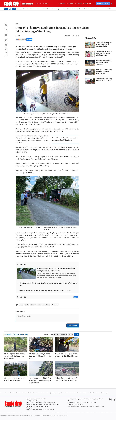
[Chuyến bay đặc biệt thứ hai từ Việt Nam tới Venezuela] (90, 63)
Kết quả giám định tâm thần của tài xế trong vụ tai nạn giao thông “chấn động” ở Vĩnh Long (48, 284)
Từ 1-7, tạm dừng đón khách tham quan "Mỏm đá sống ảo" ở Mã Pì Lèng (40, 380)
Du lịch (55, 393)
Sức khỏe (51, 9)
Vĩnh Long (55, 305)
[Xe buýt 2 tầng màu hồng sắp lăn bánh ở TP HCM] (90, 81)
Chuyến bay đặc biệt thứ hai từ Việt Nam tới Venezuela (103, 62)
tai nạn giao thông (44, 305)
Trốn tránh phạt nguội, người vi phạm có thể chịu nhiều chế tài (66, 356)
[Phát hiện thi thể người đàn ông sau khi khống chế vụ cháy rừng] (41, 344)
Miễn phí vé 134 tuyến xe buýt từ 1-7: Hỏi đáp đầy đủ (15, 379)
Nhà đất (89, 393)
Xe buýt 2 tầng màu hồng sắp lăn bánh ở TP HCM (104, 79)
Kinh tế (46, 9)
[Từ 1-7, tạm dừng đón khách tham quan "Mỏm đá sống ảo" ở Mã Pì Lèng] (41, 368)
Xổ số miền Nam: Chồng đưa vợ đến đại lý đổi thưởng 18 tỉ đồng (104, 44)
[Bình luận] (6, 35)
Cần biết (79, 3)
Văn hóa (68, 393)
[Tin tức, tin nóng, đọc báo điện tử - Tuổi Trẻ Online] (13, 3)
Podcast (62, 3)
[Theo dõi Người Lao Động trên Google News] (21, 39)
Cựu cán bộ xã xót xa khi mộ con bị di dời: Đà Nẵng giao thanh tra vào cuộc (14, 356)
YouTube (70, 3)
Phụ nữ (95, 9)
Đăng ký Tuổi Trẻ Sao (102, 3)
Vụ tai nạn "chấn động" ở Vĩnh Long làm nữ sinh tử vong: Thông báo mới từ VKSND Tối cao (56, 270)
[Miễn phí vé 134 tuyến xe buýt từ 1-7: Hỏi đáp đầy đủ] (15, 368)
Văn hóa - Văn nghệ (72, 9)
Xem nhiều (15, 393)
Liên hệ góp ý (96, 406)
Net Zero (40, 9)
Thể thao (85, 9)
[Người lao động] (27, 3)
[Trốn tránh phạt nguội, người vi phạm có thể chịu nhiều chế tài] (67, 344)
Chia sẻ (29, 39)
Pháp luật (63, 9)
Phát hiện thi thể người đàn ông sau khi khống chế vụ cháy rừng (40, 356)
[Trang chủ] (10, 9)
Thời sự (18, 9)
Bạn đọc (35, 9)
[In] (6, 40)
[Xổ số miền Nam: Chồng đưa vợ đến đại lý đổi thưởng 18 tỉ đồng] (90, 45)
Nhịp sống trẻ (62, 393)
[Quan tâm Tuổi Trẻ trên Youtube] (110, 399)
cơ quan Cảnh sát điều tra (27, 305)
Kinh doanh (41, 393)
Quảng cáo (88, 3)
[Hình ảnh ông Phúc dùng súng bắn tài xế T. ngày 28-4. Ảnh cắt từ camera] (47, 91)
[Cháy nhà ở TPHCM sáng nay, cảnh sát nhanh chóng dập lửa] (90, 72)
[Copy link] (6, 30)
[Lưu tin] (6, 45)
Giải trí (80, 9)
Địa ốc (108, 9)
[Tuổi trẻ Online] (13, 403)
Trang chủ (3, 393)
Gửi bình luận (73, 325)
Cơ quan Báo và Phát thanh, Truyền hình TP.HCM (40, 409)
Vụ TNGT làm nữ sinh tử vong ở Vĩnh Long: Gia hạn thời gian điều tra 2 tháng (45, 290)
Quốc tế (23, 9)
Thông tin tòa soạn (31, 408)
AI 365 (90, 9)
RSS (103, 406)
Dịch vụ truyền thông (73, 406)
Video (19, 393)
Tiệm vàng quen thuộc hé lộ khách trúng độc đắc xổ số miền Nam (104, 53)
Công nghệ (48, 393)
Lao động (29, 9)
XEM (76, 334)
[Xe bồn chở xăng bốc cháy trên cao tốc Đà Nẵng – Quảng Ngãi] (67, 368)
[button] (6, 49)
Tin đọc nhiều (90, 38)
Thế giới (29, 393)
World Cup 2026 (101, 9)
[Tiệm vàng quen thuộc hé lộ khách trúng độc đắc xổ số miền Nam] (90, 54)
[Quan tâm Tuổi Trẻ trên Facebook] (114, 399)
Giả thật (100, 393)
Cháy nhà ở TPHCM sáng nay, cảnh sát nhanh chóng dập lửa (104, 71)
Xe (52, 393)
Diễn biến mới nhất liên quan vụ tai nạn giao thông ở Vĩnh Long (64, 139)
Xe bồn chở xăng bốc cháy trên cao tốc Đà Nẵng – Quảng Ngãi (66, 379)
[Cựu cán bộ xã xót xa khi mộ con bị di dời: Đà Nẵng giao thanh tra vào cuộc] (15, 344)
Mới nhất (9, 393)
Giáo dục (57, 9)
